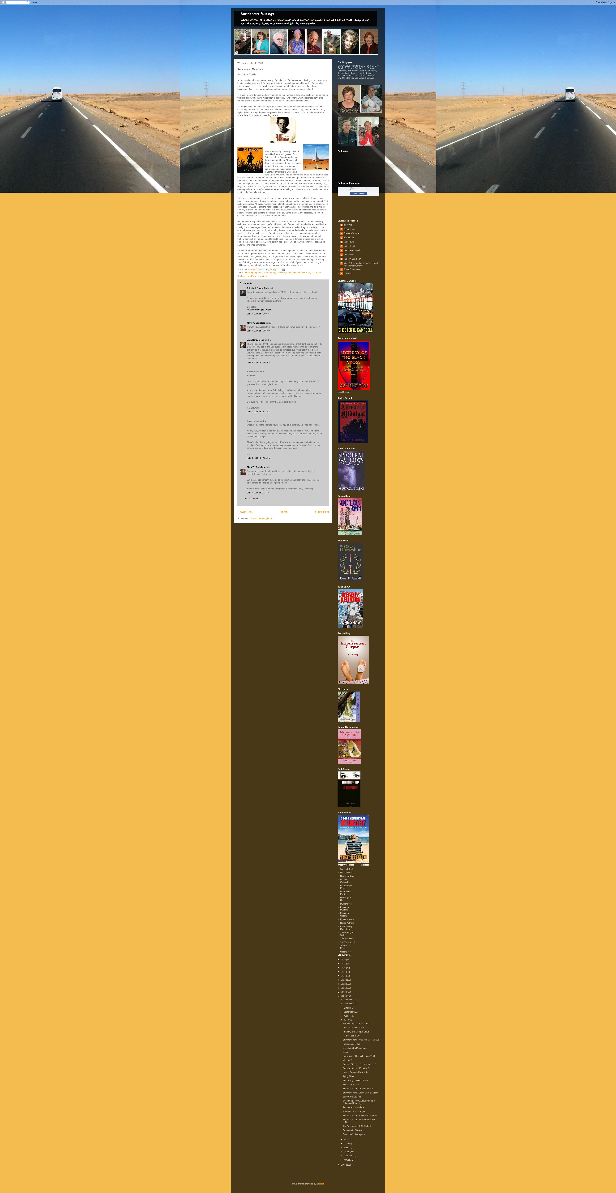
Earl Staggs (348, 237)
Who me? (347, 1060)
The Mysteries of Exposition (356, 1023)
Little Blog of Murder (346, 886)
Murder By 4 (346, 904)
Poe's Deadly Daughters (346, 927)
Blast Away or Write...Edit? (355, 1080)
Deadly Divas (346, 872)
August (347, 1016)
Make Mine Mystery (345, 892)
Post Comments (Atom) (261, 518)
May (346, 1143)
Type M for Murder (345, 947)
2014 (343, 976)
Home (284, 512)
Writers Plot (345, 952)
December (349, 999)
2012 (343, 984)
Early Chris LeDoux (352, 1097)
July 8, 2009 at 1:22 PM (258, 493)
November (349, 1003)
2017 (343, 963)
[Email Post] (283, 269)
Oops (345, 1052)
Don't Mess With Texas (353, 1027)
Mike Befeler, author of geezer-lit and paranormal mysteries (360, 264)
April (346, 1147)
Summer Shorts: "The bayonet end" (359, 1064)
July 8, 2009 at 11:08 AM (258, 331)
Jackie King (348, 242)
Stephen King (304, 272)
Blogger (320, 1184)
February (348, 1155)
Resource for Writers (352, 1130)
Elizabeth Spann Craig (258, 288)
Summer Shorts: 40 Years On (356, 1068)
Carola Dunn (349, 229)
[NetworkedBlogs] (358, 188)
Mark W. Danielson (256, 323)
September (349, 1012)
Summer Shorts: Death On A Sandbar (360, 1093)
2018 (343, 959)
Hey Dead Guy (347, 876)
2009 (343, 996)
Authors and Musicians (353, 1107)
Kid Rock (281, 272)
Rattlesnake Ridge (351, 1044)
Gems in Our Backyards (354, 1134)
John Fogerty (269, 272)
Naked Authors (347, 923)
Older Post (322, 512)
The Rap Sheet (347, 938)
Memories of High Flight (354, 1111)
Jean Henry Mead (255, 340)
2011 (343, 988)
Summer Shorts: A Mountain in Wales (360, 1115)
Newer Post (244, 512)
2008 (343, 1165)
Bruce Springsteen (253, 272)
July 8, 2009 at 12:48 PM (258, 411)
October (348, 1008)
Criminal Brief (346, 869)
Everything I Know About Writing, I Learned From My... (359, 1102)
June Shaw (348, 254)
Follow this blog (358, 193)
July (346, 1020)
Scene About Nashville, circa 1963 (359, 1056)
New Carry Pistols (351, 1084)
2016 (343, 968)
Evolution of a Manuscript (355, 1048)
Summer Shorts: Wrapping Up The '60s (361, 1040)
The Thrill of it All (348, 942)
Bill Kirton (347, 225)
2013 (343, 980)
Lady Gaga (291, 272)
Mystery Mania (347, 919)
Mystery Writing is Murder (259, 310)
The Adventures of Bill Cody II (357, 1126)
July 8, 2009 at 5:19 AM (258, 314)
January (348, 1160)
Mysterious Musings (345, 908)
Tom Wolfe (262, 276)
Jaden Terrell (349, 246)
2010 (343, 992)
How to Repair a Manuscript (355, 1072)
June (346, 1139)
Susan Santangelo (351, 269)
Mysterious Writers (345, 914)
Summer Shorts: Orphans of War (358, 1088)
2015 (343, 972)
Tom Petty (251, 276)
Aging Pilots (348, 1076)
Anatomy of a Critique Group (356, 1032)
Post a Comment (252, 498)
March (347, 1151)
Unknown (347, 273)
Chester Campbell (351, 233)
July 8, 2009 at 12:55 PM (258, 458)
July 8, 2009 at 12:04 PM (258, 362)
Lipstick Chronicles (345, 880)
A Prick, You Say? (351, 1036)
